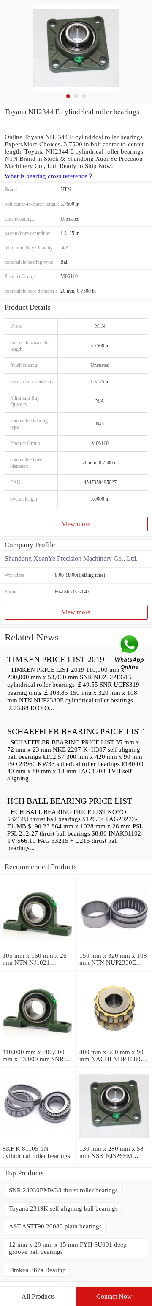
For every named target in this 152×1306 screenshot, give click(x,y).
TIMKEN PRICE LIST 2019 (55, 659)
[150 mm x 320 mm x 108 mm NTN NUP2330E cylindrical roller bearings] (114, 948)
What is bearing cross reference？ (49, 176)
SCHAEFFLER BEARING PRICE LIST (75, 731)
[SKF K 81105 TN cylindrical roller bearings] (37, 1141)
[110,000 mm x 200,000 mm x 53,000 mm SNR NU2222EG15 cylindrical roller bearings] (37, 1044)
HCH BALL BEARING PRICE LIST (69, 800)
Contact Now (114, 1296)
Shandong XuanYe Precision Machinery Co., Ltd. (71, 558)
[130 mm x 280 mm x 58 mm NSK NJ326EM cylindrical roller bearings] (114, 1141)
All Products (38, 1296)
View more (76, 523)
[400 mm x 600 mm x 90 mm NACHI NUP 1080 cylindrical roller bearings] (114, 1044)
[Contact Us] (130, 653)
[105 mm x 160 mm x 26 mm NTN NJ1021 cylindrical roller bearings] (37, 948)
